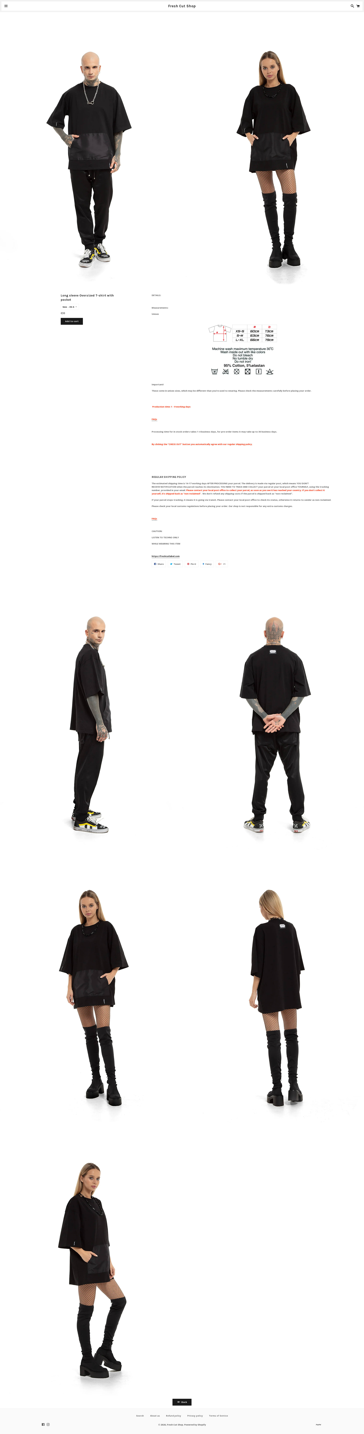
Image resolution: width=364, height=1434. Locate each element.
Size (65, 306)
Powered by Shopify (195, 1424)
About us (155, 1416)
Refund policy (173, 1416)
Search (140, 1416)
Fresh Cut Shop (182, 6)
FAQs (154, 419)
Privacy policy (195, 1416)
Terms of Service (218, 1416)
